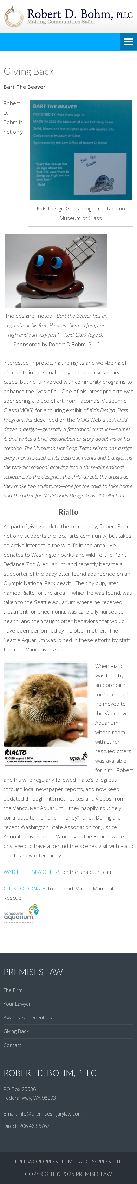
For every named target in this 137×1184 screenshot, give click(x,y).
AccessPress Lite (100, 1161)
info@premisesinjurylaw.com (50, 1113)
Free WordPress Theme (45, 1161)
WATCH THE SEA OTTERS (33, 871)
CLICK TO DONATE (25, 888)
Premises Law (94, 1174)
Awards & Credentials (28, 1017)
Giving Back (16, 1031)
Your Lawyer (17, 1004)
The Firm (13, 990)
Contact (12, 1045)
